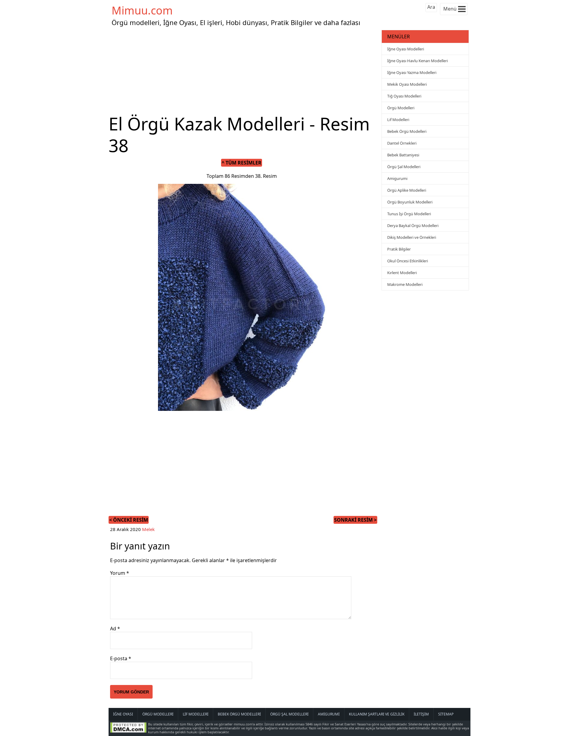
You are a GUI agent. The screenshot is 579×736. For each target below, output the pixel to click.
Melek (148, 529)
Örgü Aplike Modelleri (406, 190)
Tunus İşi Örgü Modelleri (409, 213)
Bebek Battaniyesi (403, 155)
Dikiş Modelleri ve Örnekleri (411, 237)
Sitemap (446, 714)
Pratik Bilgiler (399, 249)
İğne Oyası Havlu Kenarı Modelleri (417, 60)
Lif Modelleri (398, 119)
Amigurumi (397, 178)
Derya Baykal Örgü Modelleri (412, 225)
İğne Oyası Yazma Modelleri (411, 72)
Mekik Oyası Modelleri (407, 84)
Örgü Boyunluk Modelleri (409, 202)
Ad (115, 628)
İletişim (421, 714)
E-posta (120, 658)
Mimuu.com (142, 10)
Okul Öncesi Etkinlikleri (407, 261)
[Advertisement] (244, 70)
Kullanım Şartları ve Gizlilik (376, 714)
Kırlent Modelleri (402, 272)
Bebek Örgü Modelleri (406, 131)
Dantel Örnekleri (401, 143)
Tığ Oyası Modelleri (404, 96)
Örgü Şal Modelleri (403, 166)
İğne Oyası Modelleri (405, 49)
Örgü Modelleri (400, 107)
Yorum (119, 573)
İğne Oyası (123, 714)
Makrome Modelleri (404, 284)
